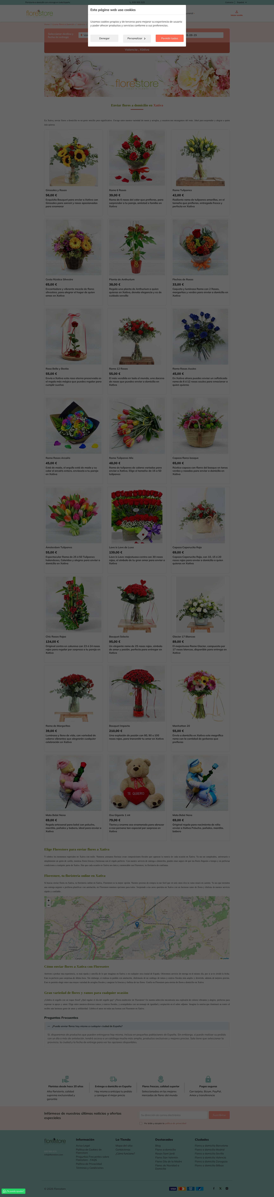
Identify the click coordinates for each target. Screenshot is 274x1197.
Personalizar (137, 38)
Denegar (104, 38)
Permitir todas (169, 38)
